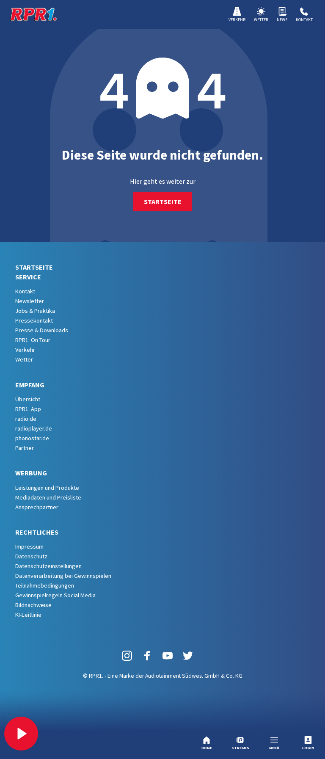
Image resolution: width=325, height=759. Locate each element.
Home (206, 747)
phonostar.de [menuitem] (32, 438)
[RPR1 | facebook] (147, 655)
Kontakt (304, 19)
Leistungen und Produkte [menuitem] (47, 487)
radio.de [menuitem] (25, 418)
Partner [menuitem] (24, 448)
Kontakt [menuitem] (25, 291)
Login (308, 747)
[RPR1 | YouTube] (167, 655)
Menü (274, 747)
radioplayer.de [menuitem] (33, 428)
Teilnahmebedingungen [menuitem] (44, 585)
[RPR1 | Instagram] (127, 655)
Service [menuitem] (28, 277)
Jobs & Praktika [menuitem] (35, 311)
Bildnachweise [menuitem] (33, 605)
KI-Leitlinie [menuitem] (28, 614)
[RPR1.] (33, 14)
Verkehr (237, 19)
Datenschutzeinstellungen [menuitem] (48, 566)
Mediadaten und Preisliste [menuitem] (48, 497)
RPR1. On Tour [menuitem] (32, 340)
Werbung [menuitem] (31, 473)
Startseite (163, 201)
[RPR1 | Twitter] (188, 655)
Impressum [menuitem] (29, 546)
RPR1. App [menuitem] (28, 409)
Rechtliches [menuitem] (36, 532)
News (282, 19)
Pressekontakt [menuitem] (34, 320)
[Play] (21, 734)
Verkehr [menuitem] (25, 349)
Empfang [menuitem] (29, 385)
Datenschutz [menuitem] (31, 556)
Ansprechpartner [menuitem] (36, 507)
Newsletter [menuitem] (29, 301)
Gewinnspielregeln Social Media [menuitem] (55, 595)
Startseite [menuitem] (34, 267)
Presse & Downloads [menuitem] (41, 330)
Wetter (261, 19)
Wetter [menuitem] (24, 359)
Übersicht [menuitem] (27, 399)
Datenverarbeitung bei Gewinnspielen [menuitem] (63, 576)
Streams (240, 747)
